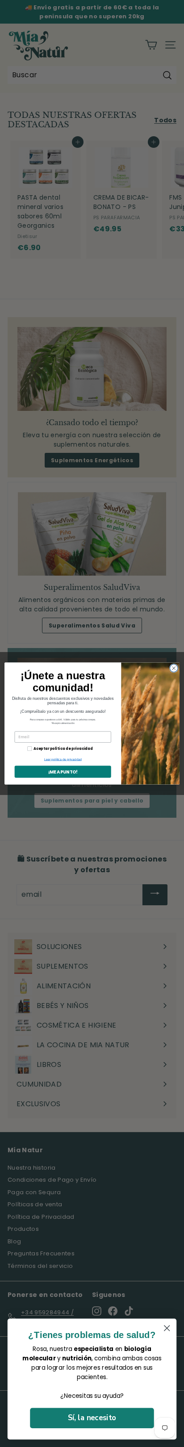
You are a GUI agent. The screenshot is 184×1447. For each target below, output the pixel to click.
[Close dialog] (174, 668)
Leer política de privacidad (63, 759)
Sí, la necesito (92, 1418)
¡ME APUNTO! (63, 772)
